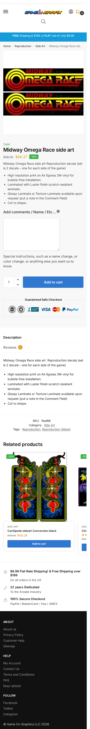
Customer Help (13, 640)
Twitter (8, 708)
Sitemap (9, 646)
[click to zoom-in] (45, 92)
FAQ (6, 680)
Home (7, 46)
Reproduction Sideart (56, 429)
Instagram (10, 714)
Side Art (40, 46)
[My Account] (71, 12)
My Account (12, 663)
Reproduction (23, 46)
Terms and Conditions (18, 674)
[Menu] (9, 11)
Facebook (10, 703)
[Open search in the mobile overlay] (43, 21)
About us (10, 629)
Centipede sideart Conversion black (31, 530)
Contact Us (11, 669)
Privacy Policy (13, 635)
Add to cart (53, 282)
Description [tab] (12, 337)
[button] (78, 12)
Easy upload (12, 686)
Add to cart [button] (39, 543)
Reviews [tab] (12, 347)
